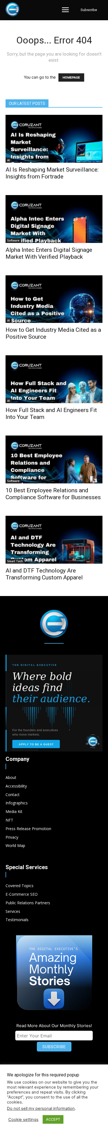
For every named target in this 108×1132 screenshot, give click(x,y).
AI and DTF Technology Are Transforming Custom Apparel (44, 574)
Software (13, 240)
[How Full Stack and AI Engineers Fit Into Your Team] (54, 379)
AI (8, 160)
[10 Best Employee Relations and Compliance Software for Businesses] (54, 459)
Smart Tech (15, 561)
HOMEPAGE (71, 77)
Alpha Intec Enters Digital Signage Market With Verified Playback (49, 253)
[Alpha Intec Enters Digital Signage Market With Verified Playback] (54, 219)
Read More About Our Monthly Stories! (54, 1025)
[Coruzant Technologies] (12, 9)
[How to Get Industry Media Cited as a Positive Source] (54, 299)
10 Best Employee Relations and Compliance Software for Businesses (53, 494)
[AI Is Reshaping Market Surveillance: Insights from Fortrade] (54, 139)
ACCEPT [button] (53, 1119)
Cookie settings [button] (23, 1119)
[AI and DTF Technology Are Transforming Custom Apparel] (54, 540)
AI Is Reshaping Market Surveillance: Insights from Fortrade (52, 173)
